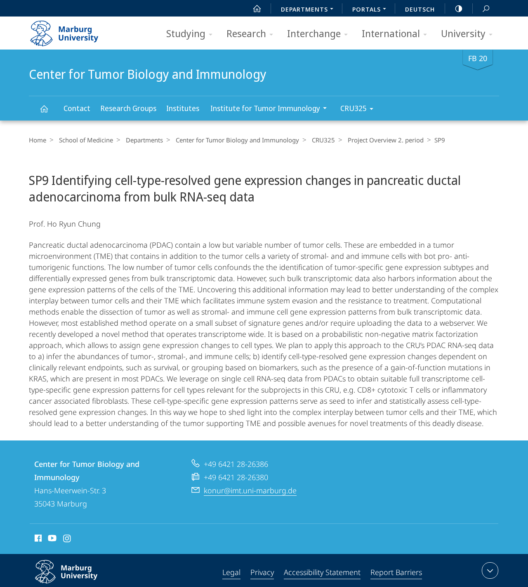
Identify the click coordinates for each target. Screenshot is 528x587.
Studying (185, 33)
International (391, 33)
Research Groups (128, 108)
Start (257, 8)
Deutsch (420, 9)
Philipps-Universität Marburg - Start (80, 30)
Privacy (262, 572)
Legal (231, 572)
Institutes (182, 108)
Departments (144, 140)
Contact (77, 108)
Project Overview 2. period (386, 140)
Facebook (37, 539)
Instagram (67, 539)
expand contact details (490, 570)
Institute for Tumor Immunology (265, 108)
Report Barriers (396, 572)
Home (37, 140)
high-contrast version (458, 8)
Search (486, 8)
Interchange (314, 33)
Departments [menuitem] (304, 9)
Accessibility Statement (322, 572)
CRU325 (353, 108)
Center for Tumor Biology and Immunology (44, 108)
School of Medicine (86, 140)
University (463, 33)
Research (246, 33)
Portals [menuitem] (366, 9)
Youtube (51, 539)
